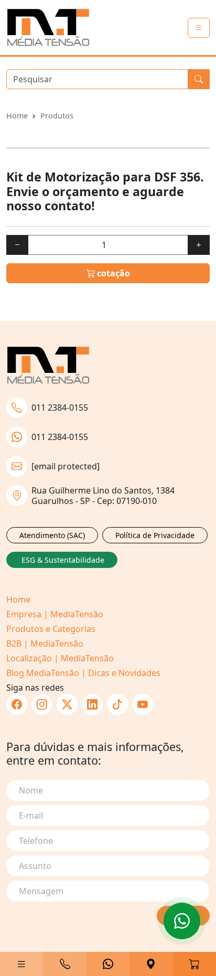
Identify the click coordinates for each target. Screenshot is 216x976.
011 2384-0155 (59, 407)
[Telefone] (64, 964)
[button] (21, 964)
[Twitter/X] (67, 704)
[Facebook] (16, 704)
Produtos (56, 116)
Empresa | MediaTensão (54, 614)
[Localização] (150, 964)
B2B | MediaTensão (44, 643)
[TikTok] (117, 704)
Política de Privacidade (155, 535)
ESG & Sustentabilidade (62, 560)
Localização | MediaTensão (60, 658)
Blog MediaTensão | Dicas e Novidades (83, 673)
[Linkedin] (92, 704)
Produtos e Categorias (50, 629)
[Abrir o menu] (199, 28)
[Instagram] (41, 704)
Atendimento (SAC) (52, 535)
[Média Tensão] (48, 27)
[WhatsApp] (108, 964)
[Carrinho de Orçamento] (194, 964)
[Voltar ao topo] (182, 921)
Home (17, 116)
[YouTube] (142, 704)
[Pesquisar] (199, 79)
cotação (112, 273)
